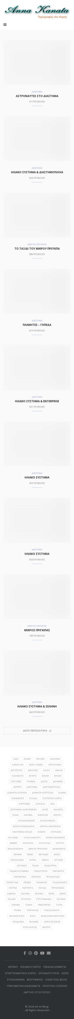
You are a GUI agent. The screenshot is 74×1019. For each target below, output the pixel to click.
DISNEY (27, 758)
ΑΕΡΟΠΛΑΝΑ (54, 764)
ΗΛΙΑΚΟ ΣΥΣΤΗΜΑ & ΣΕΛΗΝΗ (37, 706)
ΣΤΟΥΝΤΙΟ (26, 899)
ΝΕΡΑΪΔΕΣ (44, 854)
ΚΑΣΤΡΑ (57, 815)
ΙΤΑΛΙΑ (15, 815)
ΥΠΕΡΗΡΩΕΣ (32, 910)
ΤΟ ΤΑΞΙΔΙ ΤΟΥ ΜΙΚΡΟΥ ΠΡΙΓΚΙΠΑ (37, 248)
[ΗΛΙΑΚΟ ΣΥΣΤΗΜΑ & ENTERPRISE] (37, 367)
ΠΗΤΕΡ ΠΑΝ (12, 882)
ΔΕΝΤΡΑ (17, 786)
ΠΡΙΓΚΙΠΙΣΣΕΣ (58, 887)
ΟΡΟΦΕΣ (58, 859)
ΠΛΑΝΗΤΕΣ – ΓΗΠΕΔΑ (37, 325)
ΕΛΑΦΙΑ (62, 792)
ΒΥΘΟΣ (57, 775)
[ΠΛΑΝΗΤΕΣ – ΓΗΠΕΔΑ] (37, 291)
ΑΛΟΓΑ (46, 770)
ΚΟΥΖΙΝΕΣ (13, 837)
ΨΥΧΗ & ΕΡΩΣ (30, 927)
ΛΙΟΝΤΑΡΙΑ (27, 843)
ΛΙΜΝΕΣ (13, 843)
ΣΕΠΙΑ (51, 893)
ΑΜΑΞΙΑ (59, 770)
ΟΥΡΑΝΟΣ (22, 865)
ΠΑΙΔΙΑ (35, 865)
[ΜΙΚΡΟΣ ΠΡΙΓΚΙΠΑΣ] (37, 596)
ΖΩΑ (52, 803)
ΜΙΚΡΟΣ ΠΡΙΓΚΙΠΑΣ (37, 630)
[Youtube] (42, 953)
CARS (16, 758)
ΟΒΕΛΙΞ (45, 859)
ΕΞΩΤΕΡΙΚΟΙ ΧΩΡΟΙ (52, 798)
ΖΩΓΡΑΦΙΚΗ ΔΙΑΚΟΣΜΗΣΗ (23, 809)
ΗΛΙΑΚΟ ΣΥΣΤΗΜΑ (37, 477)
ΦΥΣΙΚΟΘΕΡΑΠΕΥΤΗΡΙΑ (52, 915)
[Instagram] (30, 953)
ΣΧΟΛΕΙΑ (61, 899)
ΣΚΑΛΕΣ (12, 899)
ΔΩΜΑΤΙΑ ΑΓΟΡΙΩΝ (17, 792)
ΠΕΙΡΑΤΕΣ (36, 876)
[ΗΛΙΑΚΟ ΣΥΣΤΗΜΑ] (37, 444)
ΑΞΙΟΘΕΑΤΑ (18, 775)
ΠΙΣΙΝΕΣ (27, 882)
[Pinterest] (36, 953)
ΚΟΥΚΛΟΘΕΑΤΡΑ (32, 837)
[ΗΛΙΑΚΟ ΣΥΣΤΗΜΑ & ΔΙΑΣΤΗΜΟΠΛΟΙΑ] (37, 138)
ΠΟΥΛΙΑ (42, 887)
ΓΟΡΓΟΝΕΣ (16, 781)
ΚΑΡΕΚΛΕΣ (43, 815)
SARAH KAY (18, 764)
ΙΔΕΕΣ (65, 973)
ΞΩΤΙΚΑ (32, 859)
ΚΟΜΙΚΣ (42, 831)
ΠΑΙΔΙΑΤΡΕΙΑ (50, 865)
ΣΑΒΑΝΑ (11, 893)
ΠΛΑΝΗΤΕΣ (41, 882)
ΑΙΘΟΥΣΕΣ (33, 770)
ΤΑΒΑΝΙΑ (15, 904)
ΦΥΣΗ (33, 915)
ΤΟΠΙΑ (59, 904)
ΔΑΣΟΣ (44, 781)
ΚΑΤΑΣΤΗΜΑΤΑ (47, 820)
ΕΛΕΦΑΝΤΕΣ (18, 798)
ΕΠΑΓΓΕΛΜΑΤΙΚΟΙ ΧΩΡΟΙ (20, 973)
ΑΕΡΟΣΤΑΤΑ (16, 770)
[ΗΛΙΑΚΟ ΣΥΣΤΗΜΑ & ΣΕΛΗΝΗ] (37, 672)
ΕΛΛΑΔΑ (33, 798)
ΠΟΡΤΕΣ (13, 887)
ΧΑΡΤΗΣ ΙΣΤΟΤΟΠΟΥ (37, 992)
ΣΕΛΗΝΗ (39, 893)
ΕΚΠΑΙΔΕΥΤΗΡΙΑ (49, 973)
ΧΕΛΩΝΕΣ (34, 921)
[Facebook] (25, 953)
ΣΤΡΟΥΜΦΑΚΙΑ (43, 899)
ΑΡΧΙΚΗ (13, 966)
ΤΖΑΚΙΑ (28, 904)
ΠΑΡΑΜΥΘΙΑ (20, 876)
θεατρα (46, 927)
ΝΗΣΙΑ (57, 854)
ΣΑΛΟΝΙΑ (25, 893)
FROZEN (40, 758)
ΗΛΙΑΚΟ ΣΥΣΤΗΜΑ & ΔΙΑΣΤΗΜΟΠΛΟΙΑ (37, 172)
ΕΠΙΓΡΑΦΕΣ (24, 803)
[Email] (49, 953)
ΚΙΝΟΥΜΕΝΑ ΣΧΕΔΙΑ (22, 831)
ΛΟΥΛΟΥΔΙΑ (45, 843)
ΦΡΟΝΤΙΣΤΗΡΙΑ (17, 915)
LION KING (55, 758)
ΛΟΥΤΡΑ (60, 843)
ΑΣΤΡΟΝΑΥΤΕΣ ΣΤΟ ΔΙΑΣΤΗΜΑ (37, 96)
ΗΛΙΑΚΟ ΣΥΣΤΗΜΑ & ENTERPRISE (37, 401)
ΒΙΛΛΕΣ (45, 775)
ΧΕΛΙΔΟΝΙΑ (18, 921)
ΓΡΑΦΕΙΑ (31, 781)
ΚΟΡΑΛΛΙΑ (56, 831)
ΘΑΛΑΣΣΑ (58, 809)
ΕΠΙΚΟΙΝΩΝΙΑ (15, 979)
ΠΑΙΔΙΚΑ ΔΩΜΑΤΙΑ (54, 966)
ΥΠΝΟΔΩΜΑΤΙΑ (52, 910)
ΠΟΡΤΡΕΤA (27, 887)
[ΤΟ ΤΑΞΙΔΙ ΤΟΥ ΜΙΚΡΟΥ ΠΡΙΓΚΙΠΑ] (37, 215)
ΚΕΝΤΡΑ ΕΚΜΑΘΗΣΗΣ (24, 826)
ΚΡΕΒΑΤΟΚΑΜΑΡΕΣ (55, 837)
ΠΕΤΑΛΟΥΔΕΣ (53, 876)
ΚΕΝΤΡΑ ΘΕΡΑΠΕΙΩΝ (50, 826)
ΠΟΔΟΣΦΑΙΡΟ (59, 882)
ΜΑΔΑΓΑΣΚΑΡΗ (15, 848)
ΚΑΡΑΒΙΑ (28, 815)
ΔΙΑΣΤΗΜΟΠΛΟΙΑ (51, 786)
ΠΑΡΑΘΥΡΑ (58, 871)
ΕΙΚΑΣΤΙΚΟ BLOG (56, 979)
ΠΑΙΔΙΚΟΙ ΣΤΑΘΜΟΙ (19, 871)
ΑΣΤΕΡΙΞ (33, 775)
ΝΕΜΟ (30, 854)
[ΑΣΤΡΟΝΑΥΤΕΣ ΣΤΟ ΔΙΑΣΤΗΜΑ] (37, 62)
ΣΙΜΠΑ (63, 893)
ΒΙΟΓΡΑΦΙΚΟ (35, 979)
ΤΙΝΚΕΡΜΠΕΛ (44, 904)
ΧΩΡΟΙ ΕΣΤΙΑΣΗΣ (52, 921)
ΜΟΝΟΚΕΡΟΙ (59, 848)
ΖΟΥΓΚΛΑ (40, 803)
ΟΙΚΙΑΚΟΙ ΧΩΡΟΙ (30, 966)
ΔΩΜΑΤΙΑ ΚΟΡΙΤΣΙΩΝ (42, 792)
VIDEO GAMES (36, 764)
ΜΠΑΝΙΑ (18, 854)
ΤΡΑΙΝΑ (17, 910)
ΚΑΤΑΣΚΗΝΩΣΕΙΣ (26, 820)
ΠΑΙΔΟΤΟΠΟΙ (40, 871)
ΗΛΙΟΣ (45, 809)
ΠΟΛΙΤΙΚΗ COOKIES (55, 986)
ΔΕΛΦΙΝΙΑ (58, 781)
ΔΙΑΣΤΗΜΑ (32, 786)
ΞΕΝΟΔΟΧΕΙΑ (17, 859)
